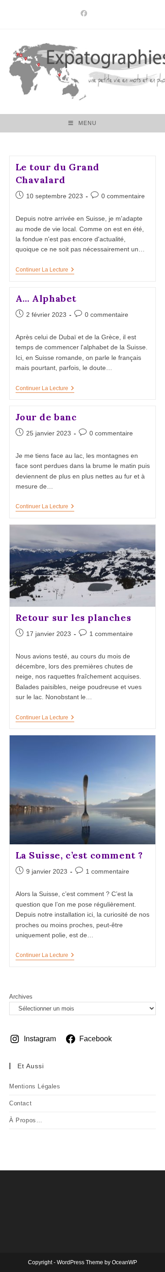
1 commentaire (111, 633)
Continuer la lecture (45, 270)
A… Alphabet (46, 298)
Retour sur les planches (74, 617)
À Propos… (25, 1120)
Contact (20, 1103)
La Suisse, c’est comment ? (79, 855)
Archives (21, 996)
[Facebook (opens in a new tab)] (82, 13)
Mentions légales (34, 1086)
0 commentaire (123, 196)
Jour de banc (46, 417)
